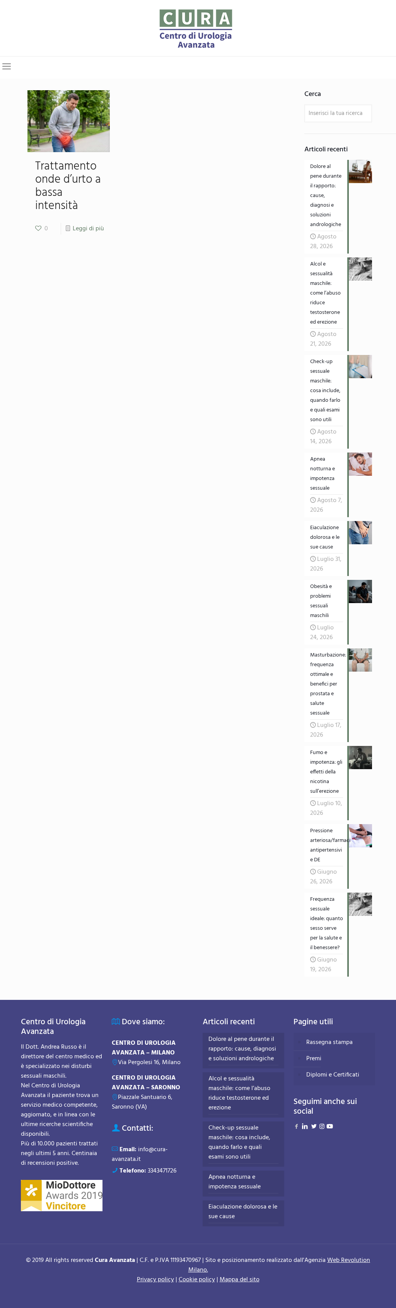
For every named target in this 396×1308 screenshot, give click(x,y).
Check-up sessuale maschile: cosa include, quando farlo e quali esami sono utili (239, 1142)
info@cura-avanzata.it (140, 1154)
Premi (313, 1059)
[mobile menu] (6, 67)
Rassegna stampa (329, 1042)
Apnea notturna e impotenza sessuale (234, 1182)
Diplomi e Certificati (332, 1075)
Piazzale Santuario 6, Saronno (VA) (142, 1102)
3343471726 (162, 1171)
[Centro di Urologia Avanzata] (198, 28)
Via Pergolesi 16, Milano (149, 1063)
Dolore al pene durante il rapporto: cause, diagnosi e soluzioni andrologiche (242, 1049)
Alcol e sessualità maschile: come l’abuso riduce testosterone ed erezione (239, 1093)
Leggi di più (88, 229)
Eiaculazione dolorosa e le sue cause (242, 1212)
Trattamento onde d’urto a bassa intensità (68, 186)
